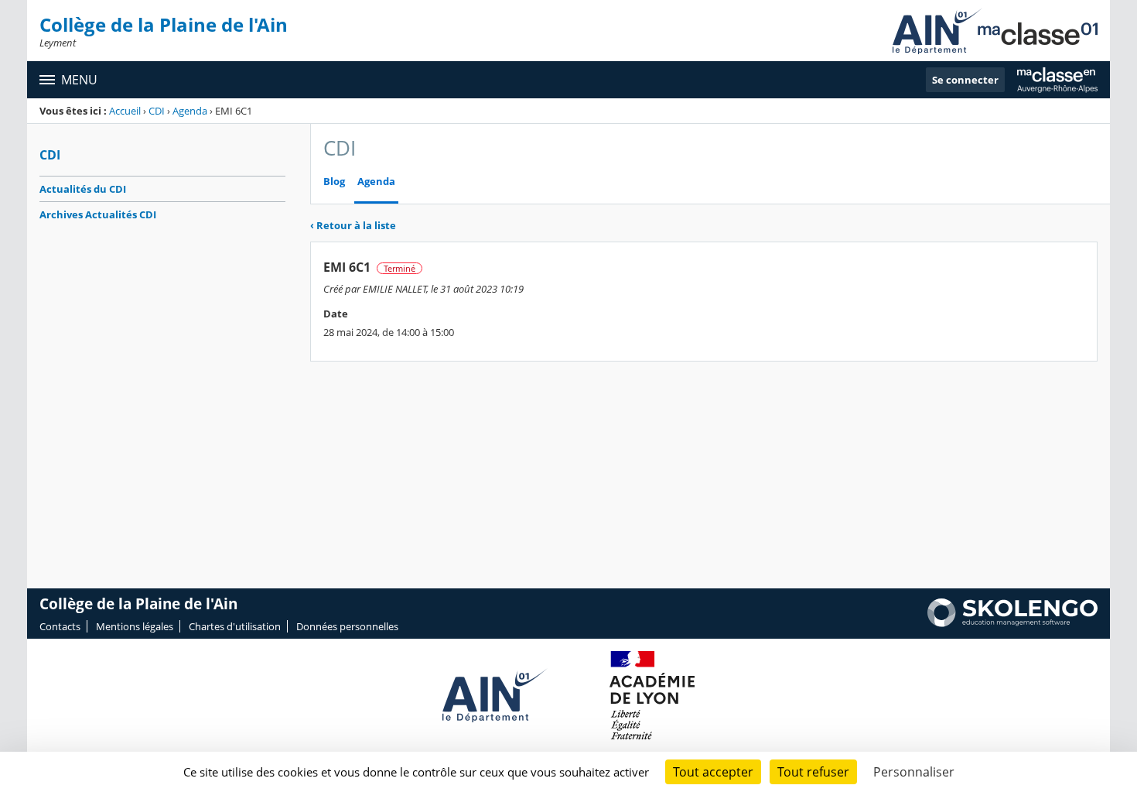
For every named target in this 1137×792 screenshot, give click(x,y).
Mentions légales (134, 626)
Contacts (59, 626)
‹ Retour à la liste (353, 225)
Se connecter (965, 80)
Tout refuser (813, 771)
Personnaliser (913, 771)
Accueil (125, 111)
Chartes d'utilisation (235, 626)
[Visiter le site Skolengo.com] (1012, 623)
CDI (157, 111)
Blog (334, 181)
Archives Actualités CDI (97, 214)
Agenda (189, 111)
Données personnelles (347, 626)
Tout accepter (713, 771)
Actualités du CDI (82, 189)
